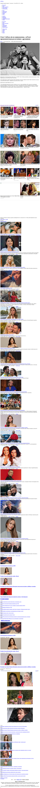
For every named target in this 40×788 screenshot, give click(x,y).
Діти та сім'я (4, 7)
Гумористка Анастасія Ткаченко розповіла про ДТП (9, 251)
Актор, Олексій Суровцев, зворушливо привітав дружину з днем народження (14, 497)
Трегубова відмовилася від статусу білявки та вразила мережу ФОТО (12, 267)
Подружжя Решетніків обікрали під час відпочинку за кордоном (11, 377)
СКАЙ (6, 219)
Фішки (3, 13)
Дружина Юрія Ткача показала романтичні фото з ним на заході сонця (12, 552)
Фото (3, 30)
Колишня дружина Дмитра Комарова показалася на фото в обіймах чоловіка (14, 427)
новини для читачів (3, 777)
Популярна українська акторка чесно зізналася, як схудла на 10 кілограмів (13, 391)
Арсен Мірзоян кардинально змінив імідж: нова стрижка (10, 513)
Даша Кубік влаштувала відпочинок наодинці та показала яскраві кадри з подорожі (15, 363)
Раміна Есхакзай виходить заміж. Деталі (7, 348)
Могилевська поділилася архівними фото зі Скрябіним (10, 466)
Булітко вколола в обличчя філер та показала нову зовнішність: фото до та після (15, 750)
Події (3, 22)
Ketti (9, 254)
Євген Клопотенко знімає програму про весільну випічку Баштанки (12, 410)
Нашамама (4, 17)
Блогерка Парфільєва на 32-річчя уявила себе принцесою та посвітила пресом (14, 538)
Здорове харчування (6, 18)
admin (10, 235)
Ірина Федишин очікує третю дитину (7, 334)
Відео (3, 14)
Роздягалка (18, 235)
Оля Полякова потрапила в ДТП (7, 565)
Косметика (4, 12)
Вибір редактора (5, 620)
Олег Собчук (2, 219)
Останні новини (4, 599)
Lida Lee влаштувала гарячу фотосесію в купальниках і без (10, 234)
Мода (3, 10)
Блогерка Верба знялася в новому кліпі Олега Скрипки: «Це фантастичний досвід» (15, 302)
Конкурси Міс (5, 8)
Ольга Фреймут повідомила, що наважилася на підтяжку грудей (11, 319)
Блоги (3, 32)
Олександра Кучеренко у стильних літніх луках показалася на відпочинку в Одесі (17, 758)
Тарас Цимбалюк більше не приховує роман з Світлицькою (10, 480)
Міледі (3, 19)
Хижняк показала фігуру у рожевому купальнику (11, 766)
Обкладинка (4, 11)
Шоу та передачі (5, 6)
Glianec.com (19, 779)
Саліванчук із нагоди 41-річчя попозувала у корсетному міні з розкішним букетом (15, 443)
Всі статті (4, 21)
